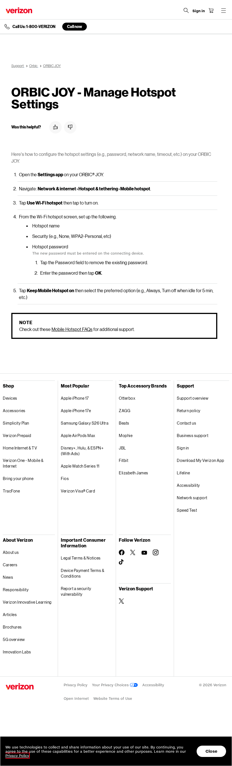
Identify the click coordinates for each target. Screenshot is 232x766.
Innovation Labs (17, 651)
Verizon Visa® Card (78, 491)
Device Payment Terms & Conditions (82, 573)
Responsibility (16, 589)
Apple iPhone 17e (76, 410)
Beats (124, 423)
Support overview (192, 398)
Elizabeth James (133, 472)
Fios (65, 478)
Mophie (125, 435)
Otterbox (127, 398)
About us (11, 552)
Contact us (186, 423)
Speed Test (187, 510)
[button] (55, 127)
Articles (10, 614)
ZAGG (124, 410)
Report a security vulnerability (76, 591)
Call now (74, 26)
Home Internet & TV (20, 448)
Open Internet (76, 698)
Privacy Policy (75, 685)
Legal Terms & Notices (81, 558)
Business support (192, 435)
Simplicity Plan (16, 423)
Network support (192, 497)
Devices (10, 398)
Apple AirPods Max (78, 435)
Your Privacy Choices (111, 685)
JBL (122, 448)
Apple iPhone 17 (75, 398)
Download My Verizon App (200, 460)
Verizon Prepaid (17, 435)
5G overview (14, 639)
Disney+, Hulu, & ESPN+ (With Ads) (82, 451)
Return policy (189, 410)
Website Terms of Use (112, 698)
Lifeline (183, 472)
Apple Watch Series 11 (80, 466)
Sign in (183, 448)
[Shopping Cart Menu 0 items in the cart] (211, 10)
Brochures (12, 627)
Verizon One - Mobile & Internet (23, 463)
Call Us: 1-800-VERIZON (33, 27)
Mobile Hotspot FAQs (72, 329)
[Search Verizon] (186, 10)
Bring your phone (18, 478)
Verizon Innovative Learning (27, 602)
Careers (10, 564)
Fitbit (123, 460)
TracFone (11, 491)
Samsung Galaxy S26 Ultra (84, 423)
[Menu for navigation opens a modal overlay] (223, 10)
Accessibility (188, 485)
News (8, 577)
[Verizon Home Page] (19, 10)
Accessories (14, 410)
